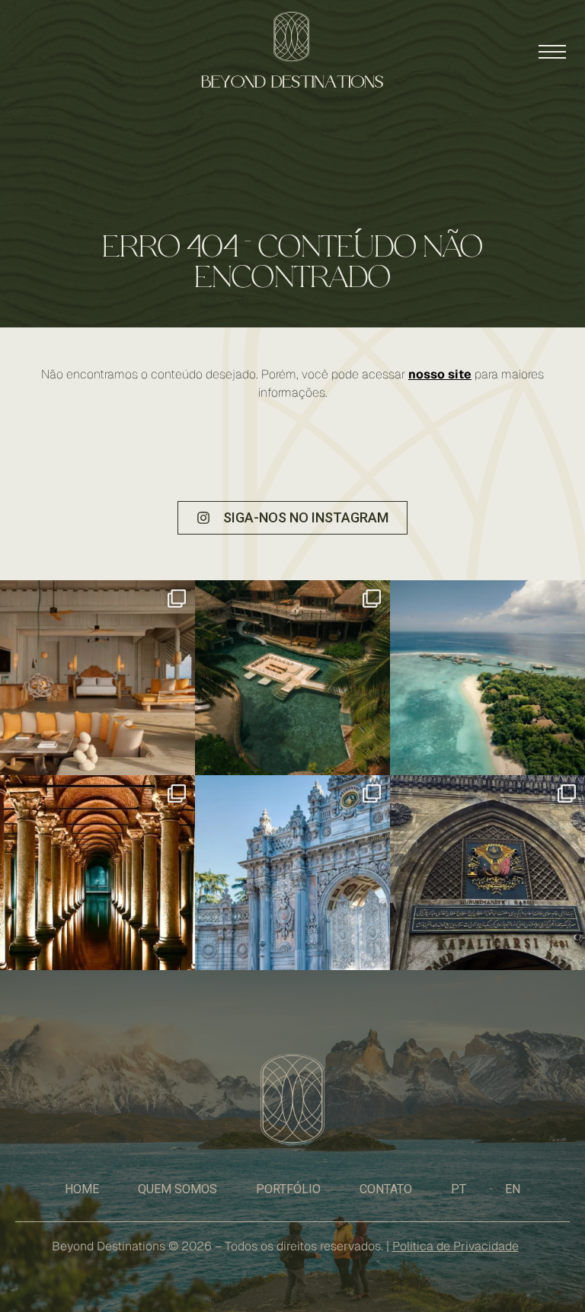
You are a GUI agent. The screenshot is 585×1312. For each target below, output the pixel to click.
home (82, 1189)
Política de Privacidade (455, 1246)
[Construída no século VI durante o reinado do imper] (97, 872)
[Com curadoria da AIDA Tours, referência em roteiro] (292, 872)
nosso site (440, 374)
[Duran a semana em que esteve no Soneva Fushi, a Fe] (97, 677)
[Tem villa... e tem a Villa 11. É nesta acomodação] (292, 677)
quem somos (177, 1189)
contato (386, 1189)
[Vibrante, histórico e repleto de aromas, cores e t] (487, 872)
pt (458, 1189)
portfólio (288, 1189)
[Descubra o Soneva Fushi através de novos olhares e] (487, 677)
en (512, 1189)
